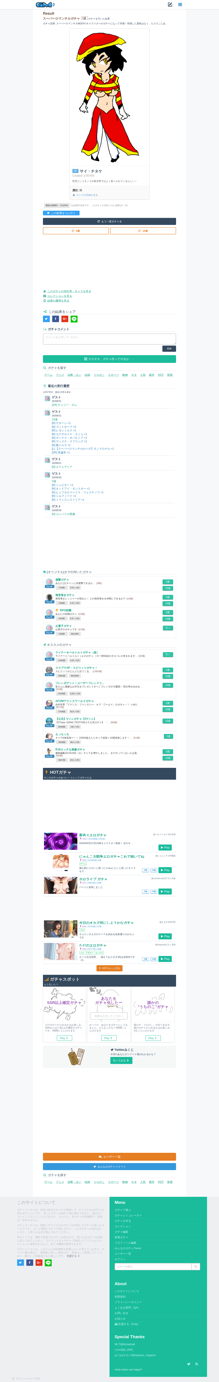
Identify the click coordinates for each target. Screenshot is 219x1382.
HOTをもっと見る (111, 968)
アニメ (60, 374)
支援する (72, 1255)
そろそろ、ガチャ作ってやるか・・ (111, 359)
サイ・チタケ (91, 171)
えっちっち (62, 734)
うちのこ (99, 374)
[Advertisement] (109, 259)
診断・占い (74, 374)
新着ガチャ (121, 1237)
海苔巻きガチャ (65, 595)
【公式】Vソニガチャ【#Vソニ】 (75, 718)
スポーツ (113, 374)
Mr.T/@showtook (125, 1344)
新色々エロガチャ (93, 835)
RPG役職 (65, 610)
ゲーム (48, 374)
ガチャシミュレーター (128, 1215)
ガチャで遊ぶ (123, 1209)
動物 (125, 374)
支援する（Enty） (129, 1324)
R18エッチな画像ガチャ (70, 749)
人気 (143, 374)
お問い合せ (121, 1313)
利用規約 (120, 1296)
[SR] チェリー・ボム (64, 404)
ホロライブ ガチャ (93, 879)
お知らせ (120, 1318)
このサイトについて (127, 1291)
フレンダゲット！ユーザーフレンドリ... (79, 683)
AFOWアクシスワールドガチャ (74, 701)
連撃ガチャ (62, 579)
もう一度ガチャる (111, 221)
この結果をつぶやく (63, 213)
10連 (145, 230)
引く (168, 627)
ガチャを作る (123, 1220)
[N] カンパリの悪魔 (63, 514)
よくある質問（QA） (127, 1307)
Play (167, 847)
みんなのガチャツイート (111, 1166)
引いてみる (119, 1060)
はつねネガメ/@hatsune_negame (135, 1355)
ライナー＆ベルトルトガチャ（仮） (77, 652)
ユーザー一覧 (111, 1156)
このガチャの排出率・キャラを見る (69, 291)
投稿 (169, 348)
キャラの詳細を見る (87, 195)
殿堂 (151, 374)
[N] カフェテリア (62, 466)
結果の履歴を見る (58, 300)
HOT (161, 374)
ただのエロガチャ (93, 945)
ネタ (134, 374)
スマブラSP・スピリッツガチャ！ (76, 667)
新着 (170, 374)
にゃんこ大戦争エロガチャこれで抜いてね (111, 856)
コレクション (123, 1226)
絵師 (87, 374)
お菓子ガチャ (63, 625)
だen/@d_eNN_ (124, 1349)
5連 (77, 230)
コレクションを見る (59, 296)
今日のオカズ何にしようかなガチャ (106, 923)
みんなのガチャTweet (128, 1248)
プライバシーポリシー (128, 1302)
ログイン (120, 1259)
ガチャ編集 (121, 1231)
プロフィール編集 (126, 1242)
